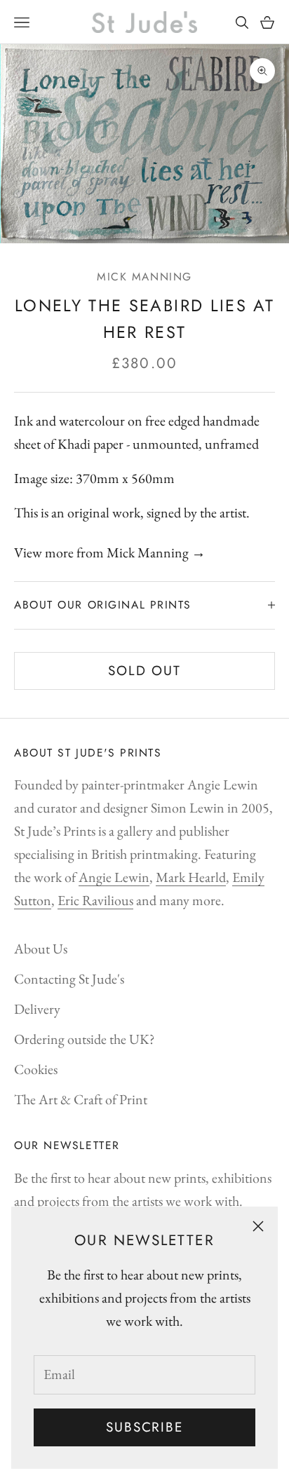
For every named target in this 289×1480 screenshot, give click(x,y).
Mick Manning (144, 277)
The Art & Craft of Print (80, 1099)
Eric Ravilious (95, 900)
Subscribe (144, 1427)
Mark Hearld (191, 877)
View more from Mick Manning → (110, 552)
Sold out (144, 670)
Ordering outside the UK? (84, 1039)
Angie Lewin (114, 877)
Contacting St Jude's (69, 979)
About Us (40, 948)
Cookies (36, 1069)
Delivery (37, 1009)
